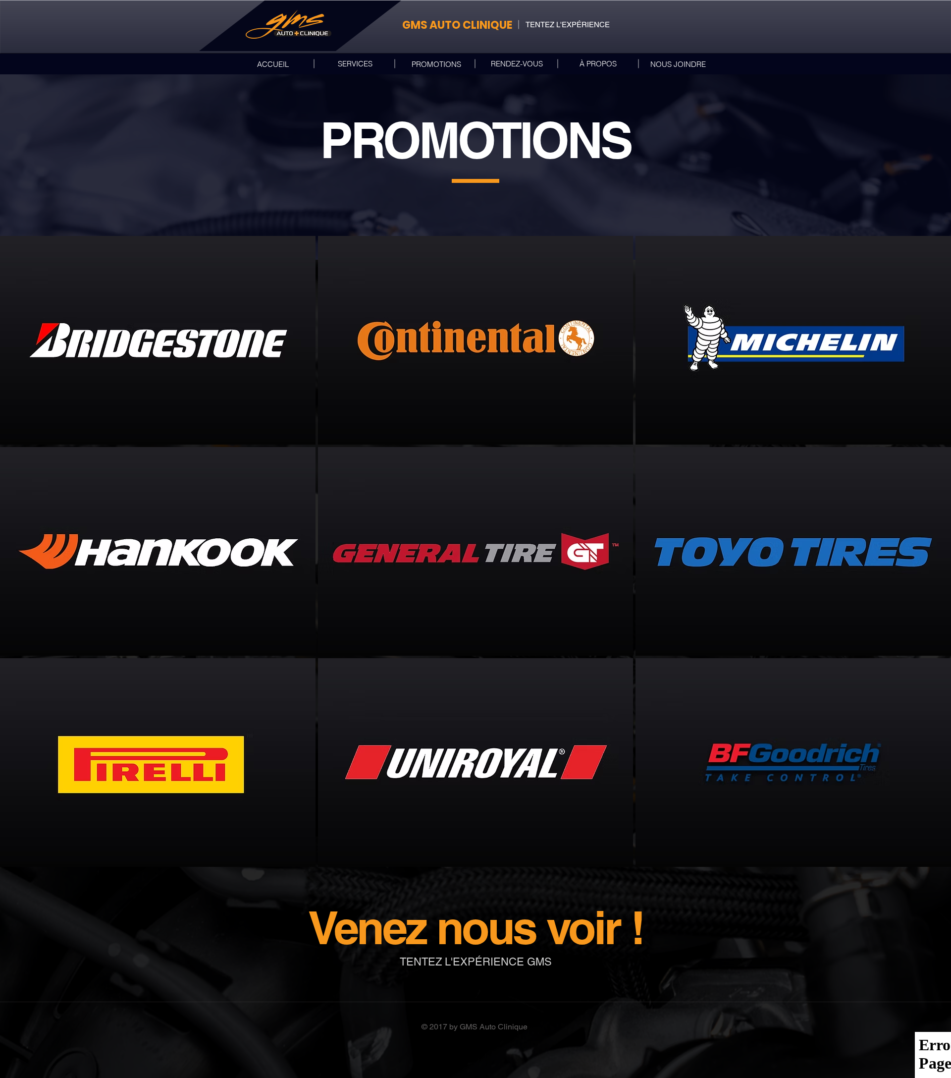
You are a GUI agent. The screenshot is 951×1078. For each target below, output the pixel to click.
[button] (158, 340)
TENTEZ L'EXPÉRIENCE (568, 24)
